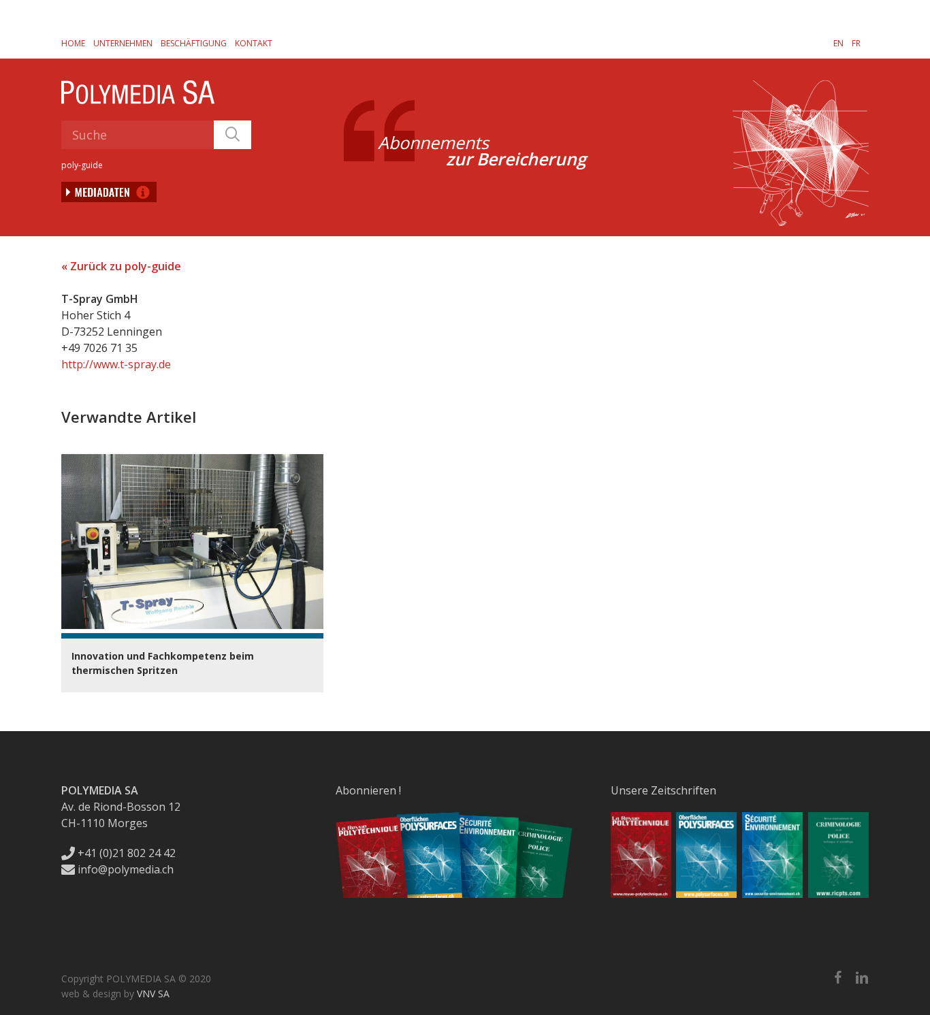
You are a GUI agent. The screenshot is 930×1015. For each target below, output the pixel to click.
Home (73, 43)
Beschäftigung (194, 43)
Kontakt (253, 43)
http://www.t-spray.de (116, 364)
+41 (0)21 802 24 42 (125, 852)
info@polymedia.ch (126, 869)
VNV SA (153, 993)
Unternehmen (123, 43)
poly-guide (82, 165)
